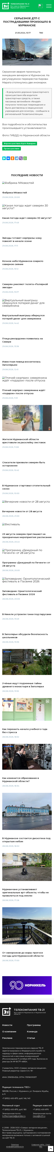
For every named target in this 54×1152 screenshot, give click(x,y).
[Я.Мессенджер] (4, 158)
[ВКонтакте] (8, 158)
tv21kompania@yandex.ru (14, 1116)
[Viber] (21, 158)
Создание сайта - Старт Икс (41, 1145)
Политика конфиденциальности (15, 1145)
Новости (7, 1025)
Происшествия (11, 148)
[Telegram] (16, 158)
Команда (32, 1031)
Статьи (31, 1038)
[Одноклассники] (12, 158)
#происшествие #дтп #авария (20, 143)
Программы (34, 1025)
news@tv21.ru (39, 1116)
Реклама (7, 1038)
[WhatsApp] (25, 158)
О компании (9, 1031)
